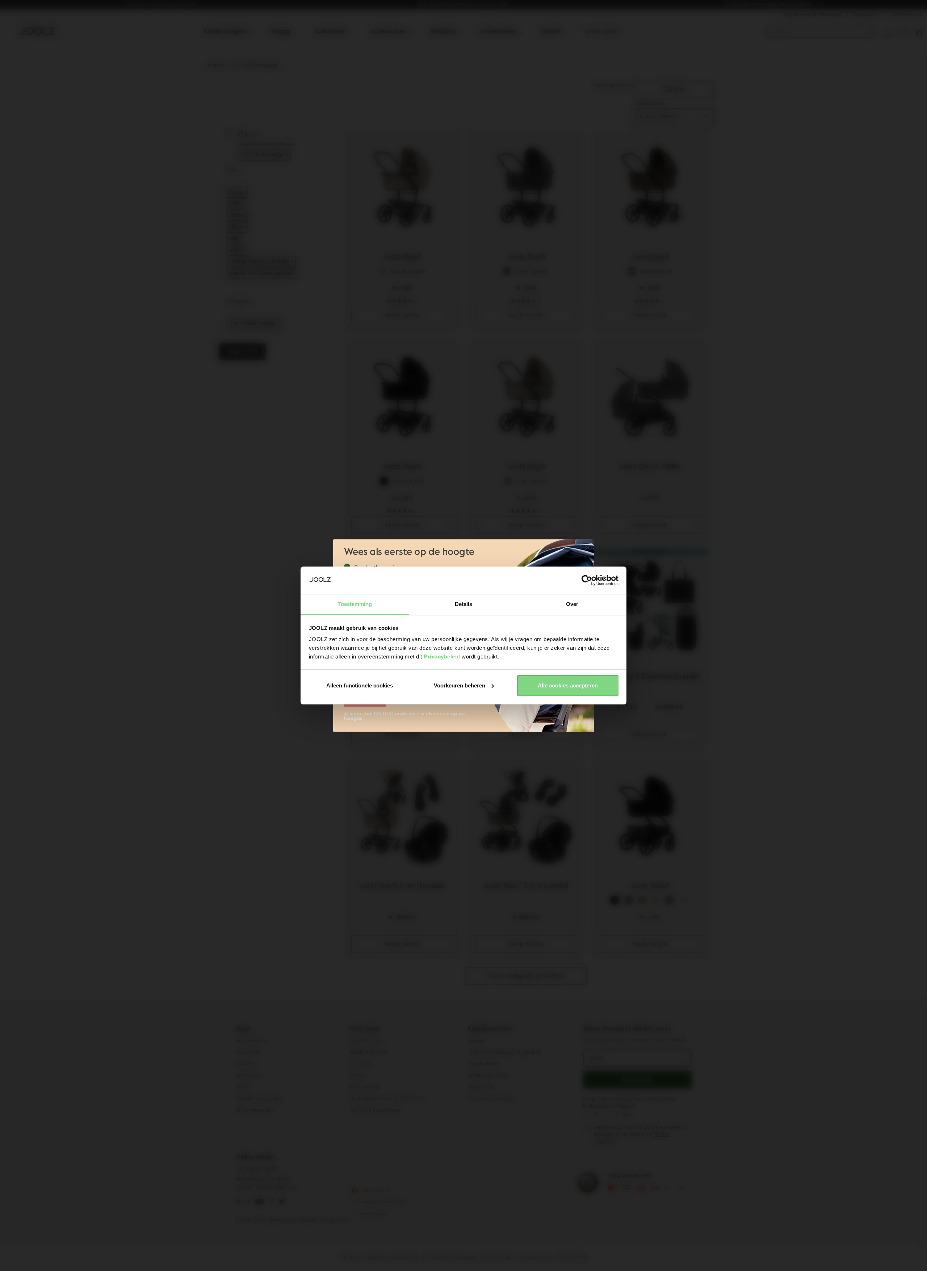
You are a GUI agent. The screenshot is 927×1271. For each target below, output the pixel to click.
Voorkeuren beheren (459, 685)
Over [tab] (572, 604)
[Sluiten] (587, 548)
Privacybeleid (442, 656)
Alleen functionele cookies (359, 685)
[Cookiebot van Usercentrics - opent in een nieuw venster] (586, 580)
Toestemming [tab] (354, 604)
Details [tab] (464, 604)
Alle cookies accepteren (568, 685)
